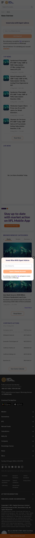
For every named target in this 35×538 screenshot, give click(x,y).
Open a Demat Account (17, 271)
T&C (18, 276)
